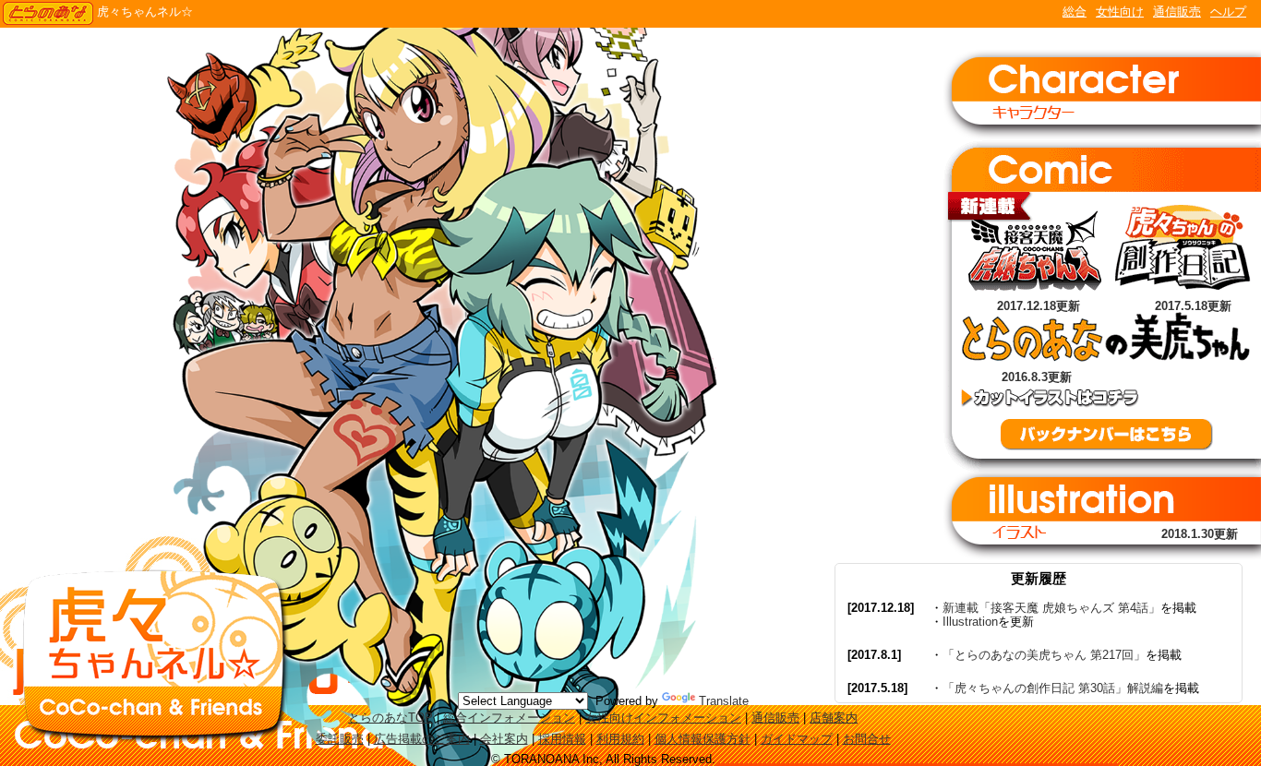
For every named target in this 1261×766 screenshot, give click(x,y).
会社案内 (504, 739)
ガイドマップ (797, 739)
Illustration (970, 621)
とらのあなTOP (390, 717)
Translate (724, 701)
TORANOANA (48, 14)
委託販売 (340, 739)
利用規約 (620, 739)
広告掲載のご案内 (422, 739)
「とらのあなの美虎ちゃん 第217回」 (1044, 655)
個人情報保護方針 (703, 739)
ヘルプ (1228, 11)
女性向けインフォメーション (663, 717)
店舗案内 (834, 717)
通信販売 (1177, 11)
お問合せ (867, 739)
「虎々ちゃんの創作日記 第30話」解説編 (1053, 688)
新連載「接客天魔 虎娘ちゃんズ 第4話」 (1051, 608)
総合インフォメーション (509, 717)
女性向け (1120, 11)
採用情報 (562, 739)
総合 (1075, 11)
